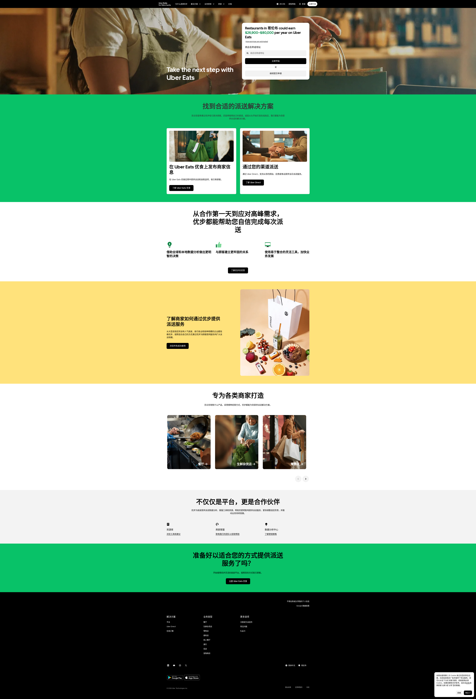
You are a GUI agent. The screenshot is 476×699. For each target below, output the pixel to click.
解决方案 (194, 4)
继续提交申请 (276, 73)
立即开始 (276, 61)
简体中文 (291, 665)
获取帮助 (292, 4)
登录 (303, 4)
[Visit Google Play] (175, 677)
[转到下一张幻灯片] (305, 479)
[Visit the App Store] (192, 678)
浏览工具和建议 (173, 534)
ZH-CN (282, 4)
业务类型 (208, 4)
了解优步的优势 (238, 270)
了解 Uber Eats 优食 (181, 188)
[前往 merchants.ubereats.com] (165, 3)
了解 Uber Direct (253, 182)
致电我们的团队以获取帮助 (227, 534)
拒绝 (459, 693)
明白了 (468, 693)
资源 (220, 4)
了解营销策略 (271, 534)
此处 (468, 683)
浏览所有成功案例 (178, 346)
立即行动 (312, 4)
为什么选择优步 (181, 4)
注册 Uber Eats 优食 (238, 581)
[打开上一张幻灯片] (298, 479)
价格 (230, 4)
